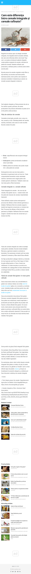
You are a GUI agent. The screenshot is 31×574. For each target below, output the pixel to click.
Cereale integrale (20, 11)
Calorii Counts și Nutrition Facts (8, 11)
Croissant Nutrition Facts (17, 405)
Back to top (15, 566)
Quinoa (17, 369)
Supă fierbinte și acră (16, 513)
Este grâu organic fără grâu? (18, 467)
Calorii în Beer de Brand (17, 506)
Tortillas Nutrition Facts (17, 427)
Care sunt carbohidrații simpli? (18, 420)
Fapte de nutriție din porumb (18, 434)
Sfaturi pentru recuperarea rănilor (19, 488)
